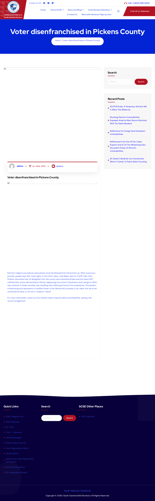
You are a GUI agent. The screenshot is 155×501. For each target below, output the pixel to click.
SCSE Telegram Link (14, 416)
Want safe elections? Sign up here (96, 14)
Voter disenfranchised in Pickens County (81, 40)
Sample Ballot (12, 453)
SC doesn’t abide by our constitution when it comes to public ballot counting (128, 160)
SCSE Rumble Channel (16, 443)
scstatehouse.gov (14, 437)
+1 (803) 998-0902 (141, 3)
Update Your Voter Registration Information (20, 460)
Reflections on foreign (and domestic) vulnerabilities (127, 132)
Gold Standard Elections (99, 10)
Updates (59, 166)
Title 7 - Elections (14, 432)
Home (43, 10)
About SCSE (56, 10)
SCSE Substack (12, 421)
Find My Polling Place (15, 467)
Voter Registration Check (17, 448)
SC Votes (10, 427)
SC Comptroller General (16, 472)
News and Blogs (75, 10)
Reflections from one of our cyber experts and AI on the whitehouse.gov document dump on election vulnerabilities (128, 146)
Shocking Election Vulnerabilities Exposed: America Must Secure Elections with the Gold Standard (128, 120)
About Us (75, 490)
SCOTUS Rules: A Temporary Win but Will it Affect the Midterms (128, 108)
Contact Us (72, 14)
